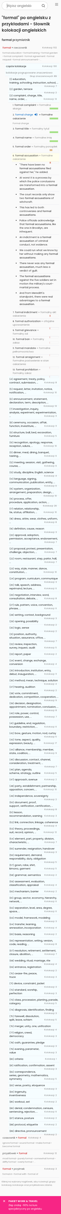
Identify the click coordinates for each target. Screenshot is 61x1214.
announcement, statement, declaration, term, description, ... (28, 400)
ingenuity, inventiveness (18, 1093)
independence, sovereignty (31, 796)
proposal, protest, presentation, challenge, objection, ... (31, 550)
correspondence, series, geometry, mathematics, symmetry (28, 1075)
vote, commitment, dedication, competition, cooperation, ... (33, 695)
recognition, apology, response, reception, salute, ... (31, 444)
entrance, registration (28, 967)
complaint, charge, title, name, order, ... (25, 97)
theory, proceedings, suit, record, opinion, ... (24, 830)
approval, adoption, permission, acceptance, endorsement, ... (33, 538)
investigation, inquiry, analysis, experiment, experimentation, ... (32, 412)
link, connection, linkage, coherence (36, 822)
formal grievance (25, 330)
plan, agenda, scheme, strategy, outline (24, 771)
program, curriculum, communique (36, 578)
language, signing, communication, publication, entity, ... (32, 480)
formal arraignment (28, 357)
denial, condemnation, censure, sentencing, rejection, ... (31, 1109)
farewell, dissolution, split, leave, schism (24, 1018)
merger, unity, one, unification (33, 1026)
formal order (23, 146)
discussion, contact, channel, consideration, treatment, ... (30, 761)
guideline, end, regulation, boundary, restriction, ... (27, 725)
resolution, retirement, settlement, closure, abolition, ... (32, 952)
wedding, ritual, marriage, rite (32, 960)
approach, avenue (26, 779)
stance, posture (24, 1118)
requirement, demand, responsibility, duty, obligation (27, 856)
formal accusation (26, 155)
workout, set (22, 1101)
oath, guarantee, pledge (30, 1042)
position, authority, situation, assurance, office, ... (27, 635)
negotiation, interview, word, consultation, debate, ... (29, 596)
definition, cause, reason (29, 528)
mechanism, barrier (27, 891)
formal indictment (26, 312)
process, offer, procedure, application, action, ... (29, 500)
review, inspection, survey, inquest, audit (23, 645)
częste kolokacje (16, 66)
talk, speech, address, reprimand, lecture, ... (25, 586)
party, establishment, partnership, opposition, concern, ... (32, 787)
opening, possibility (26, 621)
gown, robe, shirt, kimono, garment (22, 866)
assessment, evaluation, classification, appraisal (27, 883)
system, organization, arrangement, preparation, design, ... (31, 490)
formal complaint (25, 105)
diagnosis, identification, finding (34, 1009)
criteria (19, 1059)
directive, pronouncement (31, 1131)
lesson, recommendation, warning (25, 814)
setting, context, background (32, 615)
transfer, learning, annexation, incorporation (25, 926)
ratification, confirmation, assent (34, 1065)
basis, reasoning (25, 934)
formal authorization (28, 321)
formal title (22, 128)
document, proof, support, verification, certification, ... (31, 804)
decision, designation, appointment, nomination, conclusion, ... (33, 705)
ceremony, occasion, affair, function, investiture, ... (28, 424)
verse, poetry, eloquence (30, 1085)
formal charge (24, 114)
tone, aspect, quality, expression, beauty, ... (25, 741)
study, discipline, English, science (34, 472)
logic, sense (22, 627)
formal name (23, 137)
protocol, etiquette (26, 1124)
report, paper (23, 654)
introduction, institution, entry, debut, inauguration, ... (30, 672)
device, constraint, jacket (29, 983)
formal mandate (25, 348)
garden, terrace (23, 89)
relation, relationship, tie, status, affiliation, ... (24, 510)
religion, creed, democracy (20, 1034)
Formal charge (21, 123)
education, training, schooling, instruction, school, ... (33, 80)
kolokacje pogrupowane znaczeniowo (29, 72)
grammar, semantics (28, 875)
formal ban (23, 339)
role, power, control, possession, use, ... (24, 715)
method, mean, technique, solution (36, 680)
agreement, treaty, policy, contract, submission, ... (27, 380)
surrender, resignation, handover (35, 848)
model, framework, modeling (32, 918)
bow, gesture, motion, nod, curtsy (35, 733)
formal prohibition (27, 369)
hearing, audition (25, 687)
